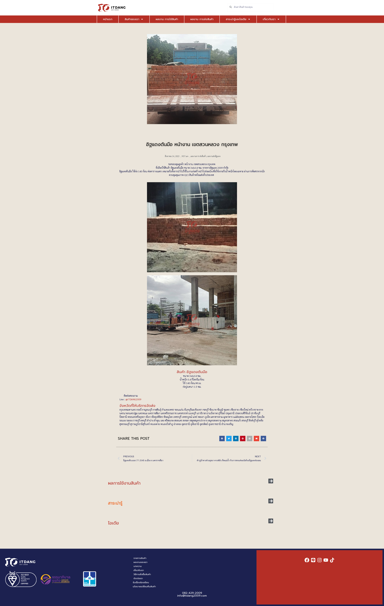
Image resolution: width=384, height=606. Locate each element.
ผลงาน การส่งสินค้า (201, 19)
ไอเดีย (113, 523)
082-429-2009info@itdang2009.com (192, 594)
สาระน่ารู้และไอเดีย (236, 19)
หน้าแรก (107, 19)
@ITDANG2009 (134, 399)
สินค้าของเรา (132, 19)
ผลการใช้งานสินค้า (124, 483)
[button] (222, 438)
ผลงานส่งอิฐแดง (213, 156)
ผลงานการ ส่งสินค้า (198, 156)
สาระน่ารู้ (115, 503)
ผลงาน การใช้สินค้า (167, 19)
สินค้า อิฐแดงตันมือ (192, 372)
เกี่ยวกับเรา (269, 19)
